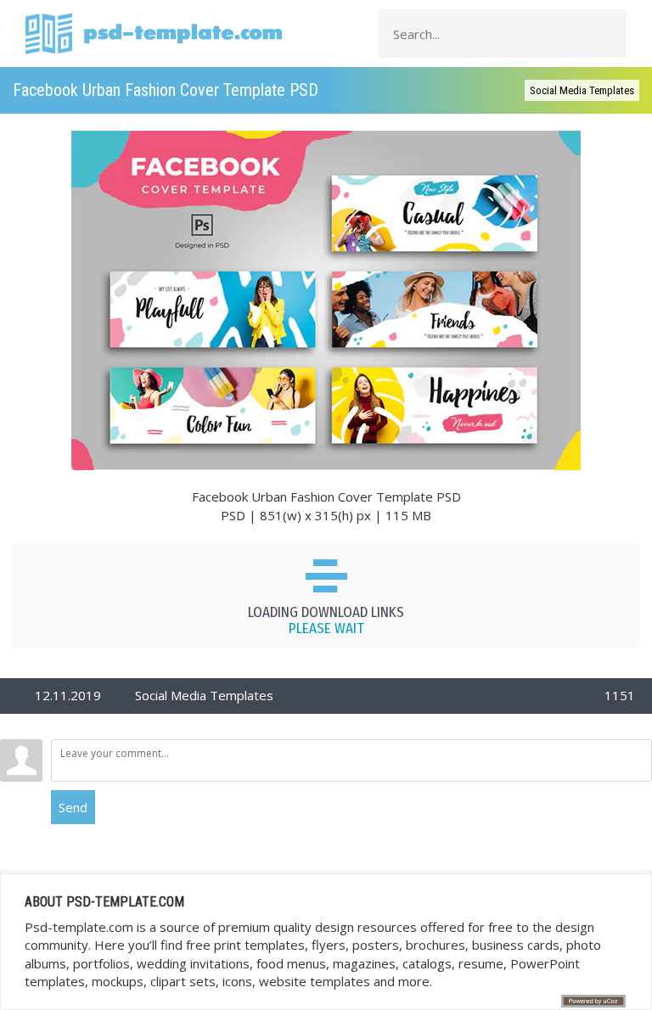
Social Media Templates (582, 90)
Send (73, 807)
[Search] (609, 34)
